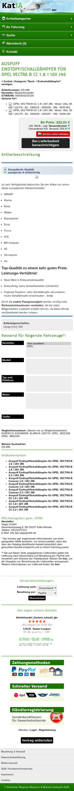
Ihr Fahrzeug (14, 27)
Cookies (5, 780)
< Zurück (6, 81)
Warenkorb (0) (15, 43)
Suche (10, 35)
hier (65, 558)
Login (33, 729)
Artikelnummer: (10, 89)
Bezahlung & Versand (13, 751)
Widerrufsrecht (9, 763)
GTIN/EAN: (7, 95)
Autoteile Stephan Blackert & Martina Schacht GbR (38, 787)
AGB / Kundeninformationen (17, 769)
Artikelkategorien (18, 18)
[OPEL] (49, 346)
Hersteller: (7, 92)
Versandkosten (58, 125)
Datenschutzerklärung (13, 757)
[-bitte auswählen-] (49, 343)
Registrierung (47, 729)
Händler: (23, 729)
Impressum (7, 774)
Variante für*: (9, 98)
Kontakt (11, 51)
